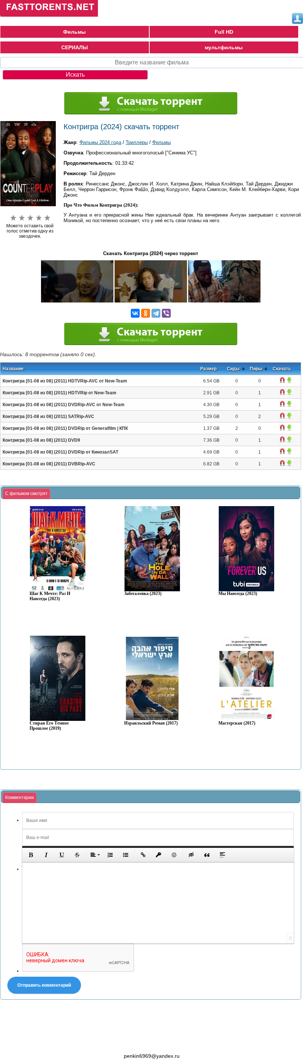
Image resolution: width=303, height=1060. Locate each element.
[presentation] (26, 494)
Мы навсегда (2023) (237, 593)
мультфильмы (224, 47)
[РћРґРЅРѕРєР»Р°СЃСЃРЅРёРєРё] (145, 313)
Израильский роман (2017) (151, 723)
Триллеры (137, 142)
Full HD (224, 32)
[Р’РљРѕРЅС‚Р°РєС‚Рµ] (135, 313)
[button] (31, 855)
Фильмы (74, 32)
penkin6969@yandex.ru (152, 1056)
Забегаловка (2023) (142, 593)
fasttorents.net (40, 1042)
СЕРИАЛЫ (74, 47)
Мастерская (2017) (236, 723)
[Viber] (166, 313)
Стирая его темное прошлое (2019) (49, 726)
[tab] (26, 493)
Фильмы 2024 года (100, 142)
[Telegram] (156, 313)
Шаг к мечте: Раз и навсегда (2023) (50, 596)
